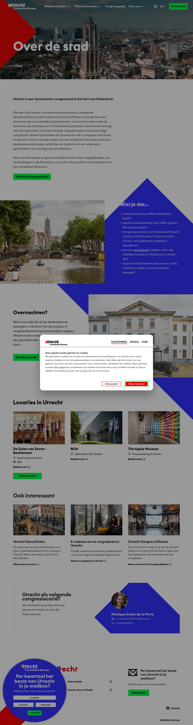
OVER (145, 342)
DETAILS (134, 342)
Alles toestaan (136, 384)
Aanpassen (111, 384)
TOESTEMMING (119, 342)
